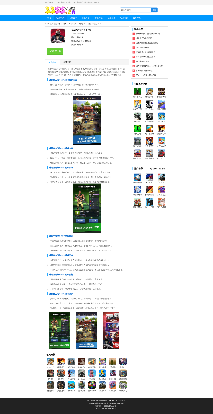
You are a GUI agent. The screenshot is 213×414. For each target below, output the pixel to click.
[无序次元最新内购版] (102, 362)
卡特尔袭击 (92, 379)
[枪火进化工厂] (102, 374)
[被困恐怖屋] (50, 385)
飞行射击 (82, 24)
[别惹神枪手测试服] (61, 362)
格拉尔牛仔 (50, 367)
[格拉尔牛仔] (50, 362)
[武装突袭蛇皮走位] (123, 374)
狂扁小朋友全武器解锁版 (145, 52)
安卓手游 (60, 18)
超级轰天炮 (92, 367)
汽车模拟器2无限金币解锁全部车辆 (149, 66)
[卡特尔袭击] (92, 374)
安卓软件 (73, 18)
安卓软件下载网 (60, 24)
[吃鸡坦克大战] (112, 385)
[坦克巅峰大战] (102, 385)
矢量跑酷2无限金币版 (144, 71)
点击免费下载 (55, 51)
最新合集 (86, 18)
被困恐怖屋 (50, 391)
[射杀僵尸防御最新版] (81, 362)
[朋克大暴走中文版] (112, 374)
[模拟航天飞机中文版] (123, 385)
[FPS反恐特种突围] (71, 374)
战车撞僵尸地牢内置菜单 (145, 57)
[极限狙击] (123, 362)
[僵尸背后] (50, 374)
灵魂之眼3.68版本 (143, 47)
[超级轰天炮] (92, 362)
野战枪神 (113, 367)
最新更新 (137, 18)
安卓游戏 (99, 18)
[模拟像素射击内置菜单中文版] (81, 385)
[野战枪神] (112, 362)
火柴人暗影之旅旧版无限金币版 (148, 34)
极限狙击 (123, 367)
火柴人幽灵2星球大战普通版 (147, 43)
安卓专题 (124, 18)
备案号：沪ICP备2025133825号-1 (106, 409)
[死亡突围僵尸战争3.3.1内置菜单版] (71, 385)
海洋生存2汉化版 (142, 61)
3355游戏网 (61, 8)
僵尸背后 (50, 379)
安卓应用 (111, 18)
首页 (49, 18)
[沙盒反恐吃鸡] (61, 385)
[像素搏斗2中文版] (61, 374)
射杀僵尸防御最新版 (144, 38)
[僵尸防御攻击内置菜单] (71, 362)
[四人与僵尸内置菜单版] (92, 385)
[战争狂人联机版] (81, 374)
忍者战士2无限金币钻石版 (146, 75)
